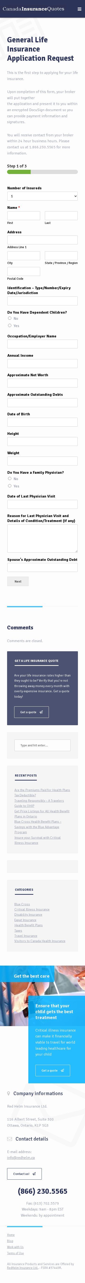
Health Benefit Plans (28, 925)
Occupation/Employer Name (31, 336)
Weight (13, 453)
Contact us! (21, 1174)
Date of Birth (18, 414)
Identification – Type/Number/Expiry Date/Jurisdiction (39, 290)
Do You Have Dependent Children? (37, 312)
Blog (10, 1241)
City (10, 263)
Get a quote (28, 712)
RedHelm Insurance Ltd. (22, 1268)
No (16, 318)
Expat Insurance (25, 920)
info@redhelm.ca (21, 1157)
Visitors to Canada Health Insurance (39, 941)
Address (14, 232)
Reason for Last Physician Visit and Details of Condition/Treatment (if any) (41, 518)
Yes (16, 326)
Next (18, 581)
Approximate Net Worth (27, 375)
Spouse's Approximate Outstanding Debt (42, 559)
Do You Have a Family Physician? (35, 472)
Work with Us (15, 1247)
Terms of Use (15, 1253)
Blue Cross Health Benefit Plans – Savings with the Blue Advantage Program (37, 827)
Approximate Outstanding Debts (35, 394)
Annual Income (20, 355)
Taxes (18, 931)
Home (11, 1235)
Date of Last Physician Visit (31, 496)
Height (13, 433)
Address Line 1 (16, 247)
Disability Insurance (28, 915)
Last (48, 223)
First (10, 223)
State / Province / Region (61, 263)
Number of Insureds (24, 188)
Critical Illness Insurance (32, 909)
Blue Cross (22, 904)
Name (13, 207)
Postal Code (15, 279)
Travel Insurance (25, 936)
